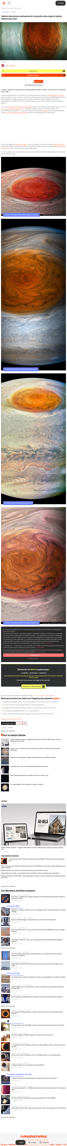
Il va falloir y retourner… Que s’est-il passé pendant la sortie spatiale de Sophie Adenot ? (36, 940)
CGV (64, 1144)
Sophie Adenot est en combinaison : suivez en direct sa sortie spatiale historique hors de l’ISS (37, 987)
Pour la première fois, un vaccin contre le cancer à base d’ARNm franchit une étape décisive (38, 930)
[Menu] (9, 3)
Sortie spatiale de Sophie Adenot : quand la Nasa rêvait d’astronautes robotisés (37, 997)
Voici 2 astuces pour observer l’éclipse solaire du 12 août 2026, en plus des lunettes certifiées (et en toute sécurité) (33, 867)
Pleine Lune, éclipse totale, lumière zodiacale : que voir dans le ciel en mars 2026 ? (28, 714)
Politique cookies (40, 652)
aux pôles (45, 111)
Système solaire (17, 99)
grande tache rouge (20, 144)
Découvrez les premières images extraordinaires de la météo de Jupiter (33, 757)
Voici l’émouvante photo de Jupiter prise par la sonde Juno (29, 775)
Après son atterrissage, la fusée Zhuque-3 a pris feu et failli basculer (33, 919)
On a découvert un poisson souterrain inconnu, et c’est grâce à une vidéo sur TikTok (38, 977)
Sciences (6, 12)
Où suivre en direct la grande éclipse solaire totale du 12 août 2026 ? (33, 1098)
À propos (4, 1144)
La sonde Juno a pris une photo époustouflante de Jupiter (29, 766)
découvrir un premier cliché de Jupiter (20, 107)
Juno (4, 727)
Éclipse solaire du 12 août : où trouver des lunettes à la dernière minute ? (24, 870)
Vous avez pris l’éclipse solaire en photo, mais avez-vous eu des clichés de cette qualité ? (37, 1012)
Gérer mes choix (33, 658)
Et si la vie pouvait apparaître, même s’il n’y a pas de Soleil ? (21, 711)
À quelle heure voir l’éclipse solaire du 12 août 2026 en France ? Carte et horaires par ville (36, 859)
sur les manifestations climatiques (16, 113)
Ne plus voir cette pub (8, 731)
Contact (59, 1144)
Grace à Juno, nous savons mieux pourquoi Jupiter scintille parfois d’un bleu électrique (35, 749)
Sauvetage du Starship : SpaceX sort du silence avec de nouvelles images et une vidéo (37, 964)
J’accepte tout (34, 655)
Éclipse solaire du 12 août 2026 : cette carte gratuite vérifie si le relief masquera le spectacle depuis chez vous (33, 876)
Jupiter (10, 144)
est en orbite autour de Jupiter (54, 95)
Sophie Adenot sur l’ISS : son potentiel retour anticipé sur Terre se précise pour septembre (30, 873)
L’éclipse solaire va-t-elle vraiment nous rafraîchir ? (28, 1065)
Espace (14, 12)
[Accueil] (3, 3)
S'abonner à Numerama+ (32, 686)
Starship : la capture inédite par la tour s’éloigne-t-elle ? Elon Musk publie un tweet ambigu (38, 910)
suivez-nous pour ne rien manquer (43, 695)
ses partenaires (39, 648)
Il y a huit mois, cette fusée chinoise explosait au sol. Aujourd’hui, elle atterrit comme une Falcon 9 (36, 954)
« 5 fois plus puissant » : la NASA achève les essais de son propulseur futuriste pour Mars (38, 1088)
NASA (11, 727)
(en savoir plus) (48, 643)
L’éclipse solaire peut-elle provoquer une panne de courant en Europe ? (34, 1078)
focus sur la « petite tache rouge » (11, 109)
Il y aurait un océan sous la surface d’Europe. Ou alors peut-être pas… (24, 705)
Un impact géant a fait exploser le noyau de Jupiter (26, 784)
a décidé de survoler (58, 144)
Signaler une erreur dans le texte (11, 719)
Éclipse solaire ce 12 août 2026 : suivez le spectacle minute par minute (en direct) (37, 1025)
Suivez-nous (38, 81)
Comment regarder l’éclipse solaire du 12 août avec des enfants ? (32, 1035)
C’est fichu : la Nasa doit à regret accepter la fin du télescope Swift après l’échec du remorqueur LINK (38, 897)
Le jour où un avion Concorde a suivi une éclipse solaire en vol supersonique (36, 1055)
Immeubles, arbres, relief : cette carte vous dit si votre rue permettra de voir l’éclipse (38, 1108)
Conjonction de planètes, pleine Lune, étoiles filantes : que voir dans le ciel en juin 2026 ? (30, 702)
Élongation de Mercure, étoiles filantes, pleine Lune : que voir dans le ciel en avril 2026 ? (30, 708)
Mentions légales (15, 1144)
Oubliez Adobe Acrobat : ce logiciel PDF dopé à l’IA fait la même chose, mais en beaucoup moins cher (35, 740)
